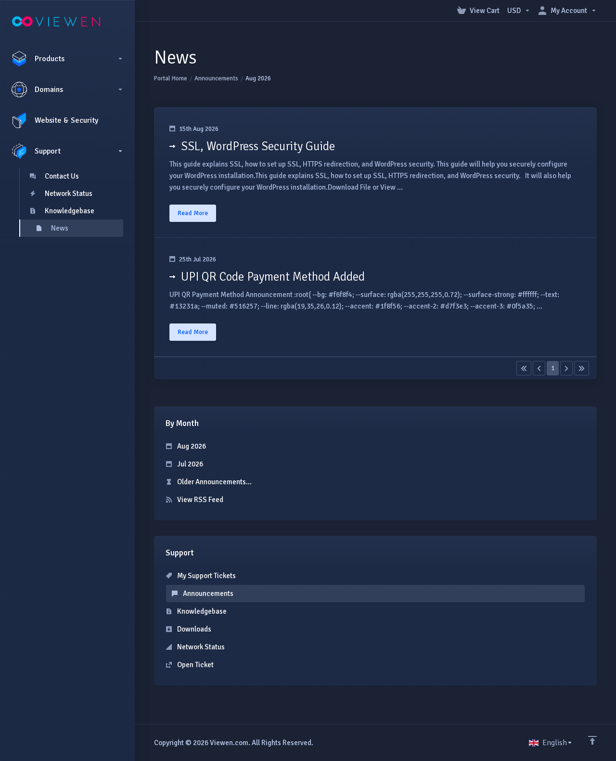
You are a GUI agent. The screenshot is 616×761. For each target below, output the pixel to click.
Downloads (193, 629)
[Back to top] (592, 740)
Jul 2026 (189, 464)
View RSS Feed (199, 499)
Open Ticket (195, 664)
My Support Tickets (206, 575)
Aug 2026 (191, 446)
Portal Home (170, 78)
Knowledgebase (201, 611)
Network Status (200, 647)
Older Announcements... (214, 481)
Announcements (216, 78)
